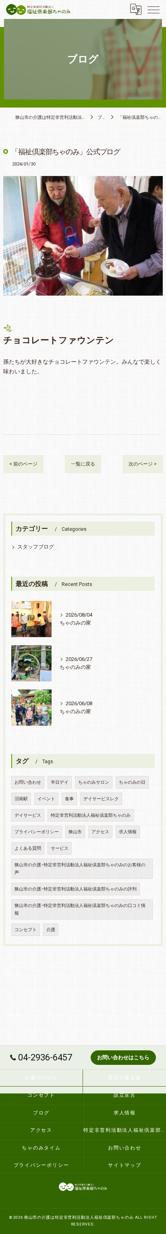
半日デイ (59, 782)
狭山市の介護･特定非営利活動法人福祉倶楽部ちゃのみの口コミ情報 (80, 909)
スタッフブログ (35, 547)
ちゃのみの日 (132, 782)
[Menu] (153, 9)
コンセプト (26, 929)
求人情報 (128, 831)
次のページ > (143, 464)
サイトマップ (124, 1165)
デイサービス (28, 815)
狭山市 (75, 831)
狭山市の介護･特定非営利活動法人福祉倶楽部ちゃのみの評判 (76, 889)
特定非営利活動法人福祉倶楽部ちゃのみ (91, 815)
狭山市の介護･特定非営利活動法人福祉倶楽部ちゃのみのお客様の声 (80, 868)
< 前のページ (23, 464)
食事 (69, 798)
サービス (59, 848)
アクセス (100, 831)
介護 (50, 929)
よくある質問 (28, 848)
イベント (46, 798)
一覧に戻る (83, 464)
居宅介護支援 (124, 1078)
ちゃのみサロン (93, 782)
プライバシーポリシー (37, 831)
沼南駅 (21, 798)
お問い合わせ (28, 782)
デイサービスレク (101, 798)
